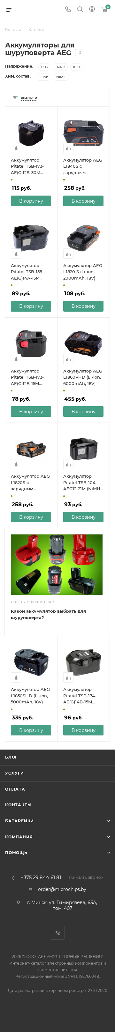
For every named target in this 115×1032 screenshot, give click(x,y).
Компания (19, 837)
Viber (58, 933)
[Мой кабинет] (92, 10)
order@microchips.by (62, 889)
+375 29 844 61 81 (41, 877)
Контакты (18, 804)
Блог (11, 757)
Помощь (16, 852)
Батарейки (19, 820)
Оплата (15, 789)
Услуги (14, 773)
